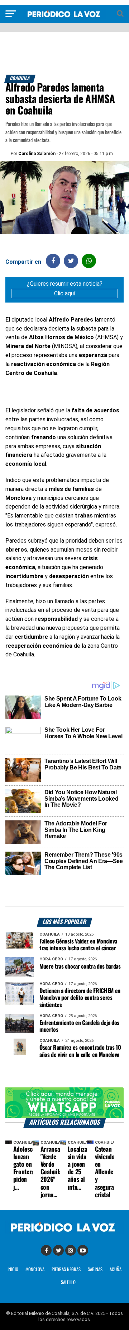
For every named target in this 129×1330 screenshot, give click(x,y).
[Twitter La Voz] (58, 1250)
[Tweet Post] (71, 260)
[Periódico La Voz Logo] (64, 17)
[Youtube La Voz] (82, 1250)
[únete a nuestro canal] (64, 1102)
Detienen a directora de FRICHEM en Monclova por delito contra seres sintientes (79, 998)
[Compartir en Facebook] (53, 260)
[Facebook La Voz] (46, 1250)
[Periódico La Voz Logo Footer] (64, 1232)
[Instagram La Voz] (70, 1250)
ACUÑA (115, 1269)
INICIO (13, 1269)
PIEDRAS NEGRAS (66, 1269)
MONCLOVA (34, 1269)
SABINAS (95, 1269)
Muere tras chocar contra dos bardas (80, 967)
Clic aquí (64, 293)
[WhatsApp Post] (89, 260)
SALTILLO (68, 1282)
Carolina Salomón (37, 153)
